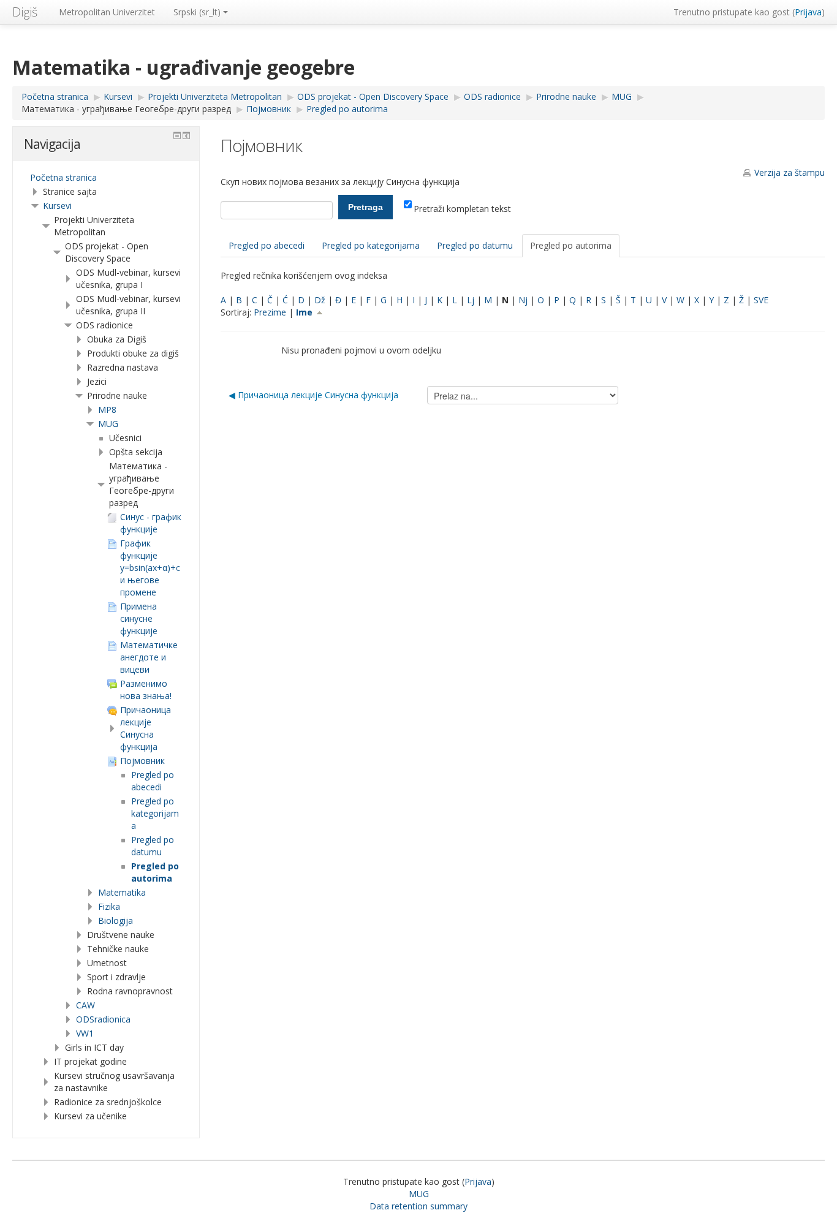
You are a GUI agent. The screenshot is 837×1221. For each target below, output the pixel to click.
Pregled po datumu (475, 245)
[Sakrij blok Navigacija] (177, 135)
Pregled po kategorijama (371, 245)
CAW (85, 1005)
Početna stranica (63, 177)
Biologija (115, 920)
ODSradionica (103, 1019)
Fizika (109, 906)
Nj (523, 300)
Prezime (270, 312)
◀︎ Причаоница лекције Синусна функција (313, 395)
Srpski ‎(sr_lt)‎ (197, 12)
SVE (761, 300)
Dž (319, 300)
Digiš (24, 12)
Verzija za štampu (789, 172)
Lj (470, 300)
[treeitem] (106, 178)
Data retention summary (418, 1206)
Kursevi (57, 205)
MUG (108, 423)
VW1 (85, 1033)
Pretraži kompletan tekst (462, 208)
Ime (305, 312)
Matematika (122, 892)
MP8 (107, 409)
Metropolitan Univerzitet (107, 12)
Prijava (808, 12)
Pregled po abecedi (267, 245)
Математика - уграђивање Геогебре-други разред (126, 109)
